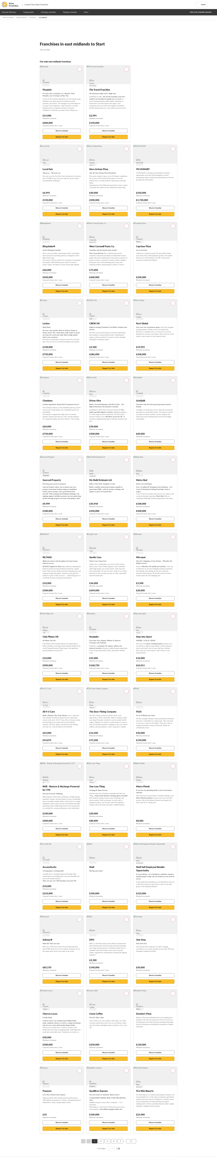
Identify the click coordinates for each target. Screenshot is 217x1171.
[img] (19, 12)
